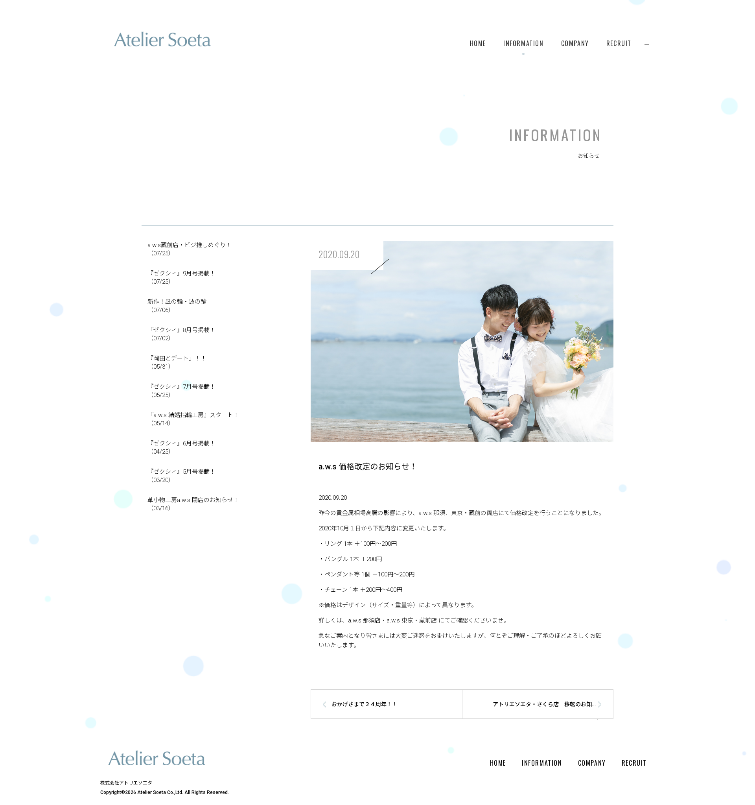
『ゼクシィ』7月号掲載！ (181, 391)
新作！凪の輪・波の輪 (176, 306)
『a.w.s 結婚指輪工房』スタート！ (193, 419)
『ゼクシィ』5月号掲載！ (181, 476)
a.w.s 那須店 (364, 620)
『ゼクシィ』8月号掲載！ (181, 334)
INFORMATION (523, 43)
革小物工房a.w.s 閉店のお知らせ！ (193, 504)
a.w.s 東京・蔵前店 (412, 620)
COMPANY (575, 43)
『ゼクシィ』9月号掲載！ (181, 277)
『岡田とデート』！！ (176, 362)
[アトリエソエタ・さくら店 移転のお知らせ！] (547, 717)
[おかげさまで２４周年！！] (377, 717)
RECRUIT (619, 43)
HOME (478, 43)
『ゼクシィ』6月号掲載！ (181, 447)
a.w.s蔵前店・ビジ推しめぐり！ (189, 249)
